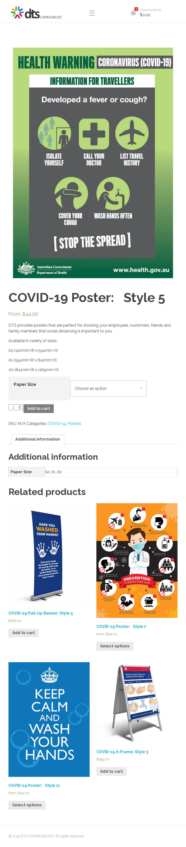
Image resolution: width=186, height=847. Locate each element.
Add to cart (38, 408)
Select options (115, 646)
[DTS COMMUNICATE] (36, 12)
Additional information (37, 439)
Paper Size (25, 384)
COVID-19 (57, 423)
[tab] (37, 439)
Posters (74, 423)
